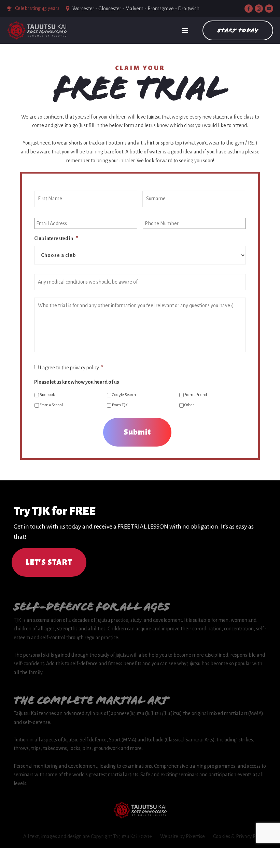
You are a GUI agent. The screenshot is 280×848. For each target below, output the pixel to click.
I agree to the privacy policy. (71, 367)
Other (189, 405)
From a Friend (195, 395)
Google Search (124, 395)
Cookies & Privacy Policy (239, 836)
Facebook (47, 395)
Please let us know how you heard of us (76, 382)
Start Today (238, 30)
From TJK (120, 405)
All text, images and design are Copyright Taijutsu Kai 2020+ (87, 836)
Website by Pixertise (182, 836)
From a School (51, 405)
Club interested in (56, 238)
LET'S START (49, 562)
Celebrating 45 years (37, 8)
